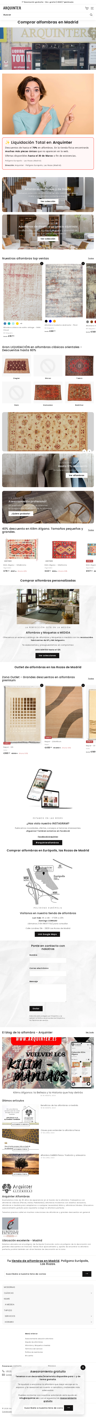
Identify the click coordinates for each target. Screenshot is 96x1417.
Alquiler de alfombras (34, 1342)
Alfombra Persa (21, 1149)
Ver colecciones (47, 655)
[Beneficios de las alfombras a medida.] (20, 1114)
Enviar (36, 1008)
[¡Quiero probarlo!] (48, 507)
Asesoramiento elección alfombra (39, 1339)
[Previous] (84, 451)
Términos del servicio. (40, 1020)
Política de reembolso (34, 1352)
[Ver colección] (48, 194)
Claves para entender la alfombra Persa (60, 1130)
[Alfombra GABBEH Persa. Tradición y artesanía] (20, 1164)
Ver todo (90, 1032)
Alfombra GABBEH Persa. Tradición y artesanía (63, 1155)
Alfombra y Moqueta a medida (37, 1345)
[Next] (89, 451)
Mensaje (34, 981)
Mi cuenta (29, 1356)
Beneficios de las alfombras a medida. (59, 1105)
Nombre (33, 955)
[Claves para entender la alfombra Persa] (20, 1139)
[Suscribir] (86, 1274)
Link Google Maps (47, 934)
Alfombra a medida (20, 1124)
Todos (91, 258)
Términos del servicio (34, 1349)
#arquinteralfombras (47, 842)
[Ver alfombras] (48, 470)
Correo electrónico (39, 968)
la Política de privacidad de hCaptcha (50, 1018)
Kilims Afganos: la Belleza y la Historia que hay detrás (48, 1092)
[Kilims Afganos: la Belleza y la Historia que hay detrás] (48, 1063)
